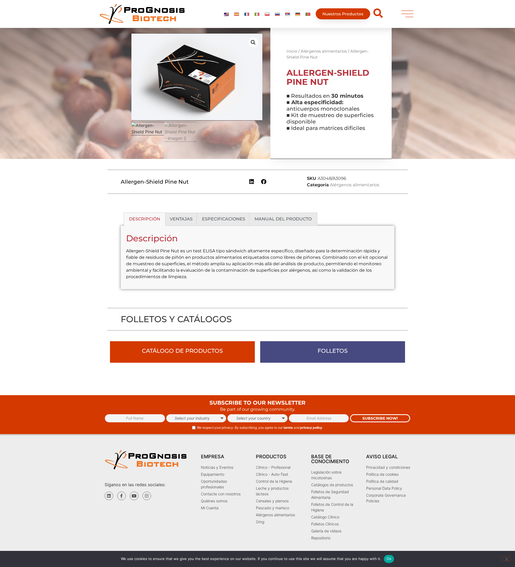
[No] (506, 558)
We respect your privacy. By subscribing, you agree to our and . (260, 428)
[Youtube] (134, 496)
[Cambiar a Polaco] (267, 14)
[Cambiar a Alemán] (298, 14)
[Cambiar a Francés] (247, 14)
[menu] (407, 14)
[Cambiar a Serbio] (287, 14)
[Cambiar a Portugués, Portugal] (308, 14)
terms (288, 428)
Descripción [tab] (144, 218)
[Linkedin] (109, 496)
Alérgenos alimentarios (324, 51)
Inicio (291, 51)
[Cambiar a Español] (236, 14)
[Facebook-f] (121, 496)
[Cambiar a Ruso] (277, 14)
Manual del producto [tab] (283, 218)
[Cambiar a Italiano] (257, 14)
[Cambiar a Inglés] (226, 14)
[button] (253, 42)
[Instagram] (146, 496)
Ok (389, 559)
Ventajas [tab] (181, 218)
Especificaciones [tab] (223, 218)
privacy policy (311, 428)
